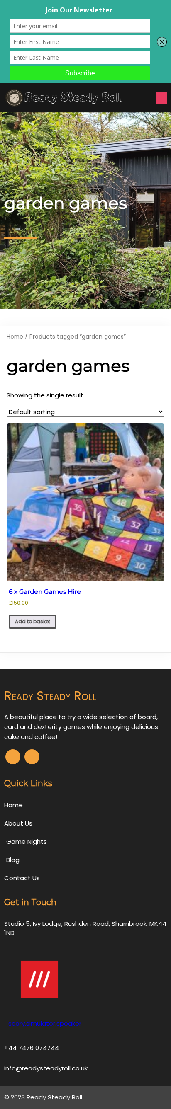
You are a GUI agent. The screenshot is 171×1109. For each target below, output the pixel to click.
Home (15, 337)
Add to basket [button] (32, 621)
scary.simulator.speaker (44, 1023)
